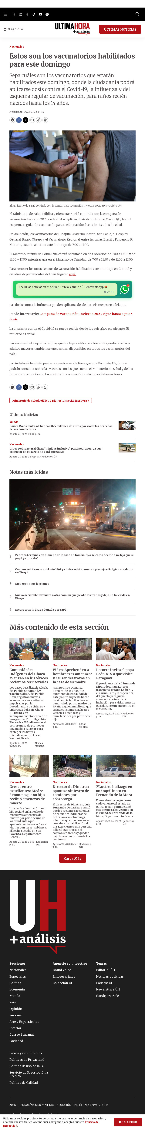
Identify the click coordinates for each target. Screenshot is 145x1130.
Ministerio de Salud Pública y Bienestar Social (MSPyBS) (50, 400)
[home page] (72, 29)
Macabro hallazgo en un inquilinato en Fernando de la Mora (114, 790)
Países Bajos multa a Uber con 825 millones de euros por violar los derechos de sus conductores (61, 427)
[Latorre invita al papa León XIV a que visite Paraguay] (116, 649)
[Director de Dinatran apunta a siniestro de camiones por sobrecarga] (72, 766)
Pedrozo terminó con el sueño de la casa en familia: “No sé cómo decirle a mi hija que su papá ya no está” (74, 557)
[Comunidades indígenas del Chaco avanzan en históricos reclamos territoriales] (29, 649)
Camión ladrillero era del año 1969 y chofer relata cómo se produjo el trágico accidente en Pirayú (74, 571)
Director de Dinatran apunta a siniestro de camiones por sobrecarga (71, 792)
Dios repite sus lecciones (32, 583)
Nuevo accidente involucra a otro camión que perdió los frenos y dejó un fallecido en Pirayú (72, 597)
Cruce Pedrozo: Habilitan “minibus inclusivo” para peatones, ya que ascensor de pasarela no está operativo (55, 450)
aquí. (72, 274)
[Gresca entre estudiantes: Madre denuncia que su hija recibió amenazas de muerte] (29, 766)
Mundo (14, 422)
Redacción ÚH (49, 456)
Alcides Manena (39, 744)
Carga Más (72, 858)
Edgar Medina (83, 725)
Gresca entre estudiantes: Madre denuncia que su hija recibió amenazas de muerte (27, 794)
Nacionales (16, 46)
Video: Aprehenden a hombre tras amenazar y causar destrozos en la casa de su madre (72, 676)
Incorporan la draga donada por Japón (41, 609)
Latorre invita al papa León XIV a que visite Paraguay (115, 674)
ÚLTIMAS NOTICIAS (120, 29)
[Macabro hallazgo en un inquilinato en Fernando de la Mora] (116, 766)
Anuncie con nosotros (70, 963)
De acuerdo (128, 1122)
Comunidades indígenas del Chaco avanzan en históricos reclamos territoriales (28, 676)
